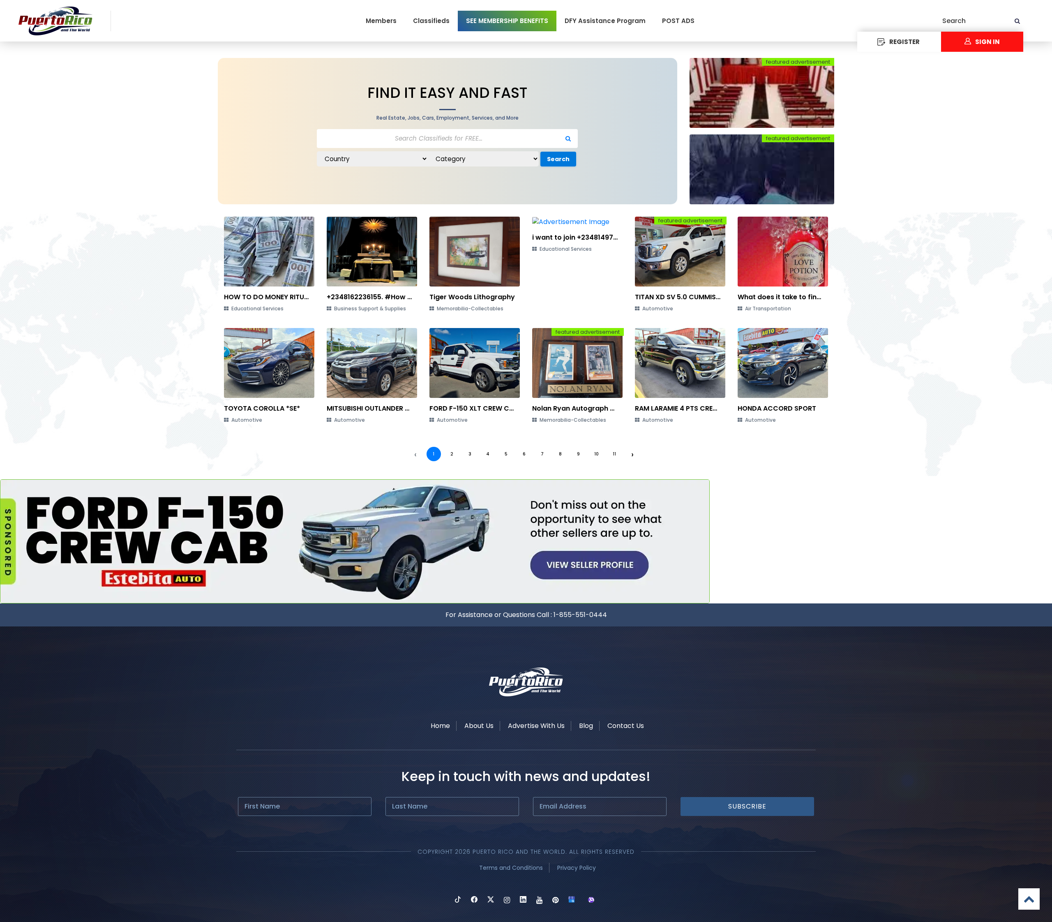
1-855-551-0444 (580, 614)
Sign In (987, 41)
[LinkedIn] (523, 900)
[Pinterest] (555, 900)
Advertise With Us (536, 725)
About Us (479, 725)
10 (596, 454)
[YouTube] (539, 900)
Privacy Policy (576, 868)
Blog (586, 725)
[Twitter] (490, 900)
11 (614, 454)
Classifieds (431, 20)
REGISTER (904, 41)
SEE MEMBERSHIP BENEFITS (507, 20)
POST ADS (678, 20)
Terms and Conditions (511, 868)
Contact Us (625, 725)
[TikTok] (457, 900)
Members (381, 20)
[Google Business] (571, 900)
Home (440, 725)
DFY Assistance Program (605, 20)
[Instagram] (507, 900)
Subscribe (747, 806)
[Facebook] (474, 900)
